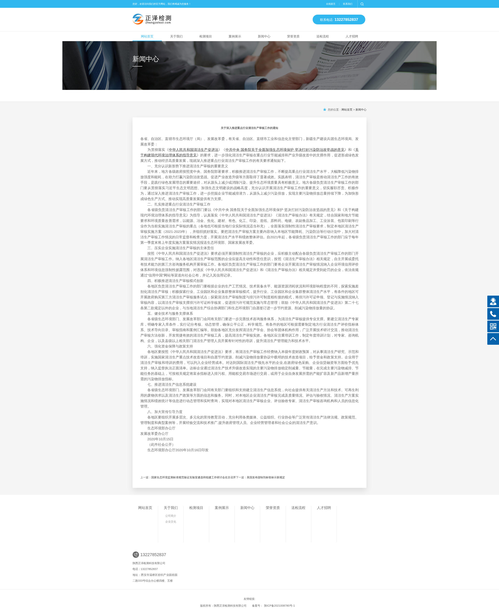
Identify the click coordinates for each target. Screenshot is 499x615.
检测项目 (205, 36)
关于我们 (176, 36)
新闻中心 (264, 36)
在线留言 (330, 4)
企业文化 (170, 521)
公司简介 (170, 515)
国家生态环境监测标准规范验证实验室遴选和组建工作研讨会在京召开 (193, 477)
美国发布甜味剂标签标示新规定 (266, 477)
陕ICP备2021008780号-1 (279, 605)
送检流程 (322, 36)
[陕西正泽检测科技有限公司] (198, 19)
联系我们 (347, 4)
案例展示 (235, 36)
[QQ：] (493, 301)
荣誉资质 (293, 36)
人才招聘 (352, 36)
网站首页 (147, 36)
